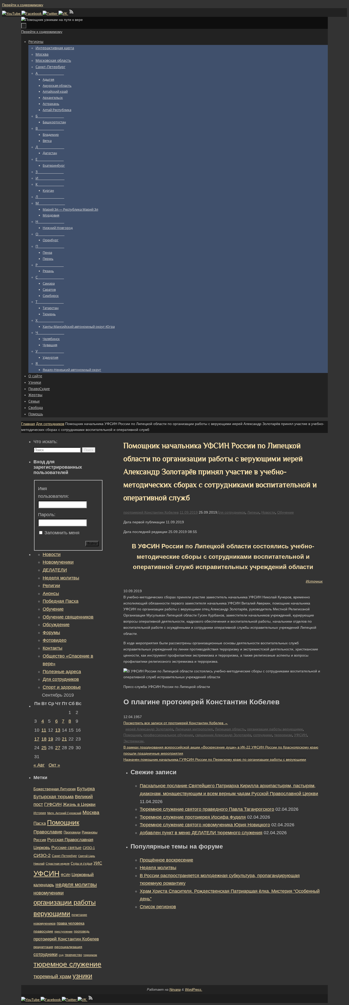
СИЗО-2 (42, 855)
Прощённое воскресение (166, 860)
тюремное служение (67, 964)
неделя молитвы (76, 884)
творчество (73, 955)
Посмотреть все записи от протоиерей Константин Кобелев (175, 723)
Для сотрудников (50, 424)
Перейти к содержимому (22, 5)
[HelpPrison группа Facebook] (32, 13)
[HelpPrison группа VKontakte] (63, 13)
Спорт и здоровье (62, 687)
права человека (70, 923)
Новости (268, 512)
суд (61, 954)
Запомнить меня (61, 532)
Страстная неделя (57, 863)
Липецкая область (230, 729)
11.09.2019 (189, 512)
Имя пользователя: (53, 492)
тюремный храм (52, 976)
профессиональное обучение (168, 735)
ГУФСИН (53, 804)
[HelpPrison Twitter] (51, 13)
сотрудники (262, 735)
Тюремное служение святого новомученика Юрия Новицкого (205, 824)
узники (82, 975)
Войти (92, 544)
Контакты (52, 648)
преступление (63, 931)
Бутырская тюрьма (53, 796)
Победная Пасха (60, 601)
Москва (91, 812)
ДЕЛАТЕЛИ (55, 570)
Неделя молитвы (158, 867)
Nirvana (175, 989)
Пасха (39, 823)
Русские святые (66, 847)
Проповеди (72, 832)
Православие (47, 831)
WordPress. (193, 989)
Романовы (89, 832)
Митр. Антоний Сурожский (64, 813)
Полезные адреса (62, 671)
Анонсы (51, 593)
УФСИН (300, 735)
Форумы (51, 632)
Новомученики (58, 562)
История (39, 813)
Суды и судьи (81, 863)
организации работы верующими (275, 729)
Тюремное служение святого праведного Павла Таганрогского (207, 809)
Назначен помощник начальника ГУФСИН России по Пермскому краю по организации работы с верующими (214, 759)
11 (43, 730)
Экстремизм (133, 741)
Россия (39, 840)
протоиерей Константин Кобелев (151, 512)
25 (43, 747)
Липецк (253, 512)
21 (64, 739)
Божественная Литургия (54, 789)
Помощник (132, 735)
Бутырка (86, 788)
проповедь (81, 931)
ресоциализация (68, 947)
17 (36, 739)
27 (57, 747)
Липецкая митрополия (194, 729)
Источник (314, 581)
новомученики (48, 892)
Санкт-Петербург (64, 855)
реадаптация (43, 947)
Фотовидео (54, 640)
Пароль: (46, 514)
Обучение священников (68, 617)
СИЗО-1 (89, 848)
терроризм (283, 735)
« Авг (39, 765)
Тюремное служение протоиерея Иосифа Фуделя (193, 817)
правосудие (43, 931)
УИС (98, 863)
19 (50, 739)
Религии (51, 585)
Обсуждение (56, 624)
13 (57, 730)
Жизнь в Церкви (79, 804)
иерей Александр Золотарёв (149, 729)
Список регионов (158, 906)
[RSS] (71, 13)
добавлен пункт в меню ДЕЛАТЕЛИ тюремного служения (201, 832)
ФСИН (65, 875)
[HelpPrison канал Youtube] (11, 13)
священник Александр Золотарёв (223, 735)
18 (43, 739)
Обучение (285, 512)
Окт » (54, 765)
